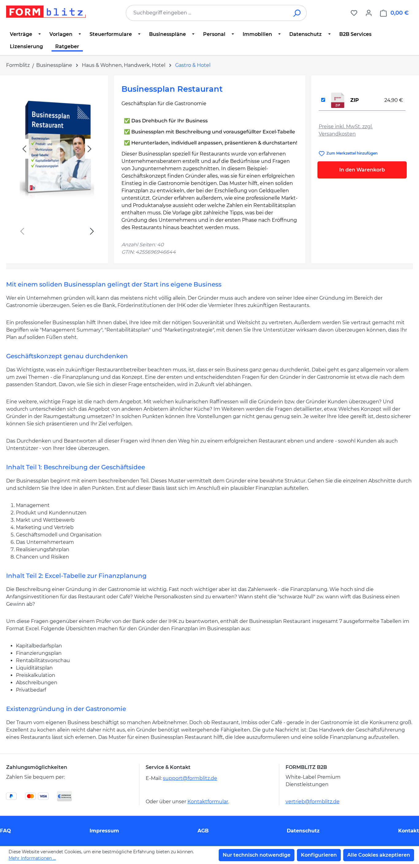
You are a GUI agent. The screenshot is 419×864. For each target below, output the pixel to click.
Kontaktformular (207, 801)
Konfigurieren (319, 855)
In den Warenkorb (362, 170)
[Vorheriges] (24, 149)
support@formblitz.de (190, 778)
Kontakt (408, 831)
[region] (57, 162)
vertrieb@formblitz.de (313, 801)
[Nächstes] (89, 149)
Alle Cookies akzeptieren (378, 855)
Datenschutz (303, 831)
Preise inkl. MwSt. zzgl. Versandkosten (346, 130)
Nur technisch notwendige (256, 855)
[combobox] (207, 13)
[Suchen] (297, 13)
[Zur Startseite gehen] (46, 12)
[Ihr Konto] (368, 13)
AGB (203, 831)
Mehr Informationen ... (32, 858)
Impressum (104, 831)
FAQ (5, 831)
